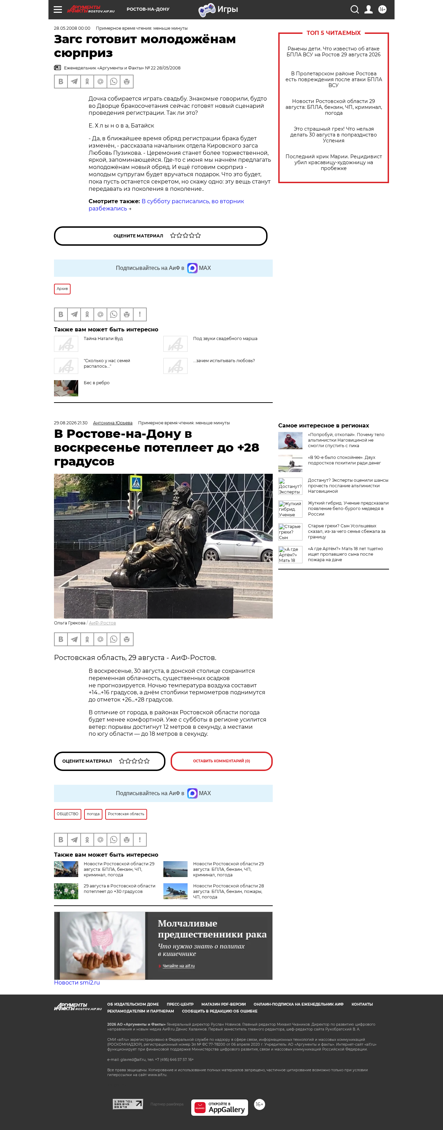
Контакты (362, 1004)
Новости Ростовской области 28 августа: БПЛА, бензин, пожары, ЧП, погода (228, 891)
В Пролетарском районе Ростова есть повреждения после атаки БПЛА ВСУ (334, 79)
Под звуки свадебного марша (225, 338)
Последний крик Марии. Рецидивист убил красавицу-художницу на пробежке (334, 162)
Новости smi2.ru (77, 982)
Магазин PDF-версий (223, 1004)
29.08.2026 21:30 (71, 422)
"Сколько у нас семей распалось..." (107, 363)
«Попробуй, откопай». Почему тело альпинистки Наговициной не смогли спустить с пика (346, 440)
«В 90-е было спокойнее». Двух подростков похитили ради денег (344, 460)
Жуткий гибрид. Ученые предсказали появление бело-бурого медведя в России (348, 508)
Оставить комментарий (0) (221, 761)
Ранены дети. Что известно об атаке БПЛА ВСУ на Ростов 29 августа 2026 (334, 52)
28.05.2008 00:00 (72, 28)
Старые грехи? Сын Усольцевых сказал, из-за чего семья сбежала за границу (347, 531)
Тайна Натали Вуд (103, 338)
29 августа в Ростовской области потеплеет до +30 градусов (119, 888)
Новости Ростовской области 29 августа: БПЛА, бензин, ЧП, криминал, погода (334, 107)
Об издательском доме (133, 1004)
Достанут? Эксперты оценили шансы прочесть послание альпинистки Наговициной (348, 486)
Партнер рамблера (167, 1104)
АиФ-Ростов (102, 622)
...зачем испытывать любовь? (224, 360)
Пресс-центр (180, 1004)
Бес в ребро (97, 382)
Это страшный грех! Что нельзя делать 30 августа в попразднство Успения (333, 135)
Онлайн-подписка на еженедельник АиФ (299, 1004)
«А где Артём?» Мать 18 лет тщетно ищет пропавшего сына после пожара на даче (345, 554)
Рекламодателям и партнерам (140, 1011)
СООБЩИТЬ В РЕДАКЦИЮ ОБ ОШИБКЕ (219, 1011)
